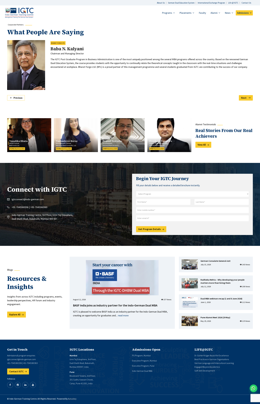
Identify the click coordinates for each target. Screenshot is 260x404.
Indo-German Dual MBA (142, 371)
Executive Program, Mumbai (144, 360)
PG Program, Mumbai (141, 355)
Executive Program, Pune (143, 365)
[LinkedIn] (25, 385)
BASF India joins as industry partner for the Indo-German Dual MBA (115, 305)
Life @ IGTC (233, 2)
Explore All (15, 314)
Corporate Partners (16, 24)
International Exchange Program (211, 2)
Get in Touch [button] (17, 349)
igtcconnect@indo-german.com (28, 199)
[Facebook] (10, 385)
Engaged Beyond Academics (207, 367)
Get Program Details (149, 229)
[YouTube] (33, 385)
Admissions (243, 12)
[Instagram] (18, 385)
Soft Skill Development (204, 370)
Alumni (214, 12)
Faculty (202, 12)
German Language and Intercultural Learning (214, 363)
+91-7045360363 (38, 207)
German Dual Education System (181, 2)
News (227, 12)
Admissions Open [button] (146, 349)
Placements (185, 12)
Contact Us (246, 2)
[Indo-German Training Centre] (19, 12)
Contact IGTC (16, 371)
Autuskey (72, 398)
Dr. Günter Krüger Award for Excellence (211, 355)
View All (202, 144)
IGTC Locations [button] (82, 349)
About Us (161, 2)
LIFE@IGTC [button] (203, 349)
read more (123, 315)
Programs (167, 12)
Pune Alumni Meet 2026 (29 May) (215, 317)
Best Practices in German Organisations (211, 359)
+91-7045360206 (20, 207)
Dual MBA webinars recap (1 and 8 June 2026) (221, 298)
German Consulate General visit (215, 261)
